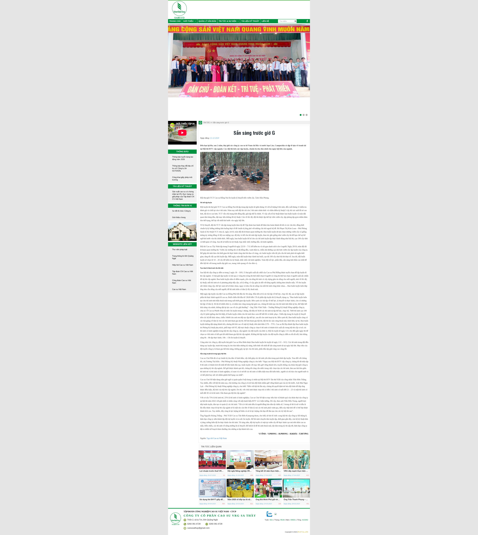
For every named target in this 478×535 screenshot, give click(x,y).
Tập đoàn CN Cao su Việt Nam (182, 272)
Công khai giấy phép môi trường (182, 178)
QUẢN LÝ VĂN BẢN (207, 21)
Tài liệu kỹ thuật (250, 21)
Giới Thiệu (188, 21)
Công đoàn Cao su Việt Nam (181, 281)
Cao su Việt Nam (179, 289)
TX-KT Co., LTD (303, 532)
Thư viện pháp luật (179, 249)
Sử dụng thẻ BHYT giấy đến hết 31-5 (215, 499)
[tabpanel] (172, 60)
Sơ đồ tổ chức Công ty (181, 211)
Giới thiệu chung (178, 217)
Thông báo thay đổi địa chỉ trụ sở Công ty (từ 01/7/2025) (182, 168)
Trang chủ (175, 21)
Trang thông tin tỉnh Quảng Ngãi (182, 257)
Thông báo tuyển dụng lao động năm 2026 (182, 158)
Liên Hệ (265, 21)
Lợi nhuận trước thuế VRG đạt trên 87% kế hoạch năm (223, 471)
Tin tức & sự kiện (228, 21)
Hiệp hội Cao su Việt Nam (182, 265)
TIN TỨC (206, 123)
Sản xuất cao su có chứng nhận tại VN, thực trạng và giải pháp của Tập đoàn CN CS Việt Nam (183, 195)
